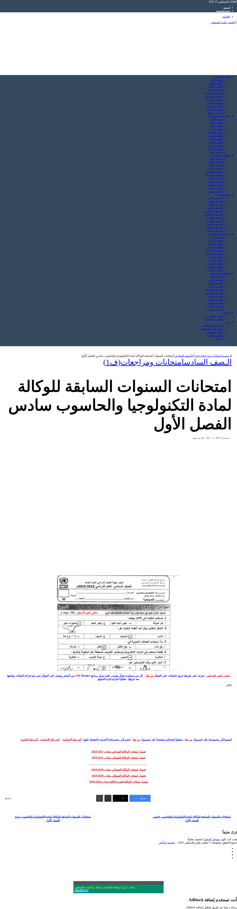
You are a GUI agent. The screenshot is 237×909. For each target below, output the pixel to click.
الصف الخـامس (214, 250)
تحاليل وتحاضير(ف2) (222, 195)
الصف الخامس (214, 132)
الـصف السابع (215, 178)
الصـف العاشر (215, 306)
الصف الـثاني (215, 83)
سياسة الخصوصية (223, 11)
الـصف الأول (216, 158)
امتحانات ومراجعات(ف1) (220, 155)
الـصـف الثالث (215, 204)
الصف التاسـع (215, 263)
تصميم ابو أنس (166, 842)
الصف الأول (216, 79)
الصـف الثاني (215, 279)
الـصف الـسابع (215, 99)
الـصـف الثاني (215, 201)
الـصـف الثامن (215, 220)
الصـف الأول (216, 276)
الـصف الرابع (216, 168)
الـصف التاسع (215, 184)
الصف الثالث (216, 125)
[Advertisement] (133, 48)
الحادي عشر (216, 152)
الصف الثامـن (215, 260)
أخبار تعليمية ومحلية (211, 328)
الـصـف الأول (215, 197)
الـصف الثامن (215, 181)
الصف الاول (216, 237)
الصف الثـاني (215, 240)
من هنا (149, 675)
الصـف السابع (215, 296)
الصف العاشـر (215, 109)
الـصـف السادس (213, 214)
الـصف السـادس (213, 96)
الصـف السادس (214, 292)
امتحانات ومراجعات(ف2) (220, 273)
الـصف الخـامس (214, 92)
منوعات (218, 338)
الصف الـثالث (215, 86)
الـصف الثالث (215, 165)
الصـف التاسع (215, 302)
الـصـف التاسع (215, 224)
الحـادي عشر (215, 309)
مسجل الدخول (211, 839)
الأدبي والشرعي (214, 315)
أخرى (228, 322)
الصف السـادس (214, 253)
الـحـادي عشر (215, 230)
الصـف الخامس (214, 289)
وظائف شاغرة (215, 335)
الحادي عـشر (215, 270)
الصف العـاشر (215, 266)
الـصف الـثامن (215, 102)
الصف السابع (215, 138)
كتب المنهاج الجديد (212, 325)
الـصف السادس (214, 174)
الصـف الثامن (215, 299)
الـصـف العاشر (214, 227)
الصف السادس (214, 135)
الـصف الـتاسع (215, 106)
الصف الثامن (216, 142)
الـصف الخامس (214, 171)
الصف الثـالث (215, 243)
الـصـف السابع (215, 217)
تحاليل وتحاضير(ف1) (222, 77)
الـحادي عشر (215, 191)
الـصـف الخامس (214, 210)
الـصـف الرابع (215, 207)
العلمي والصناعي (213, 319)
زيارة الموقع (81, 890)
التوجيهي (226, 313)
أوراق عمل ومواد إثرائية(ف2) (218, 234)
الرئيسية (227, 8)
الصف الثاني (216, 122)
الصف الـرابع (216, 247)
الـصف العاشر (215, 188)
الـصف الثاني (215, 161)
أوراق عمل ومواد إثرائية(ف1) (218, 116)
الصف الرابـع (216, 89)
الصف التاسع (215, 145)
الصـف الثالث (215, 283)
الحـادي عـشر (215, 112)
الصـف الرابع (216, 286)
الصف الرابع (216, 129)
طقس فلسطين (214, 332)
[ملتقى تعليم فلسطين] (223, 22)
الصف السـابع (215, 256)
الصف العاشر (215, 148)
